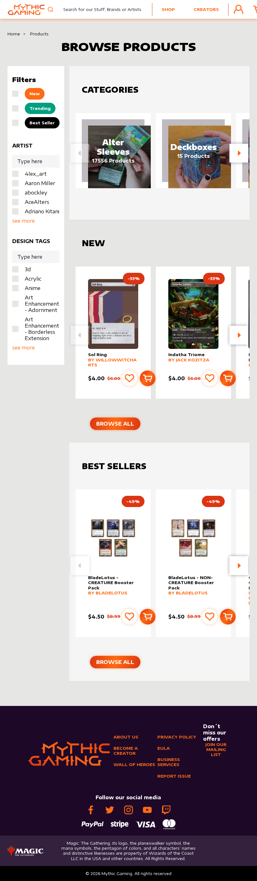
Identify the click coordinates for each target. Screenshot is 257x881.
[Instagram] (128, 810)
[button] (238, 153)
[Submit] (51, 9)
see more (23, 221)
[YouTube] (147, 810)
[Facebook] (90, 810)
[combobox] (98, 9)
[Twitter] (109, 810)
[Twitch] (166, 810)
